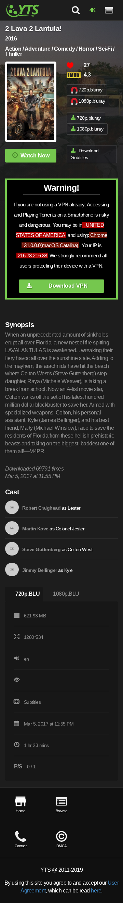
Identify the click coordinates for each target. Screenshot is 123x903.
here (96, 890)
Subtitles (32, 702)
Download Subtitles (85, 154)
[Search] (76, 10)
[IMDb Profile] (12, 507)
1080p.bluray (92, 101)
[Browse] (109, 10)
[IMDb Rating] (75, 75)
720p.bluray (90, 89)
